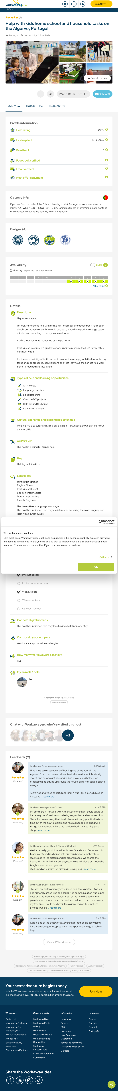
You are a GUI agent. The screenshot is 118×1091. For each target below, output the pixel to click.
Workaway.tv (39, 1030)
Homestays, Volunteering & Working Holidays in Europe (59, 961)
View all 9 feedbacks (59, 942)
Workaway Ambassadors (40, 1048)
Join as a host (12, 1038)
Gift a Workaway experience (14, 1044)
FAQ (63, 1027)
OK (96, 566)
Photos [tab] (30, 105)
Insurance (66, 1031)
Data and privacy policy (72, 1046)
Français (92, 1023)
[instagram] (29, 1080)
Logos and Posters (42, 1034)
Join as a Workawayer (16, 1034)
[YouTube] (20, 1080)
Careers (65, 1050)
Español (92, 1027)
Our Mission (39, 1057)
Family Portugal (76, 966)
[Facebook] (10, 1080)
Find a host (11, 1019)
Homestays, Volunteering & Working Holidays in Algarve (40, 966)
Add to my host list (75, 94)
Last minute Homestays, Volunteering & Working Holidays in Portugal (59, 970)
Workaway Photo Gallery (41, 1025)
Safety (10, 9)
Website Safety (59, 702)
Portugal (13, 35)
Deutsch (92, 1019)
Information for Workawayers (13, 1029)
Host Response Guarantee (68, 1037)
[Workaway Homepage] (16, 3)
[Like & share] (50, 94)
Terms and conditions (71, 1042)
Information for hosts (16, 1023)
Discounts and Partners (17, 1050)
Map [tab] (41, 105)
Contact (104, 94)
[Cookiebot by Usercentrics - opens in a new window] (101, 522)
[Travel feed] (74, 4)
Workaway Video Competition (41, 1040)
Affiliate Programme (43, 1053)
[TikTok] (39, 1080)
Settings (104, 557)
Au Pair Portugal (95, 966)
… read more (47, 796)
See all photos (98, 78)
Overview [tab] (14, 105)
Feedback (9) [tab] (57, 105)
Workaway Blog (41, 1019)
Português (93, 1031)
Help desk (66, 1019)
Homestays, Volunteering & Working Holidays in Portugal (59, 956)
